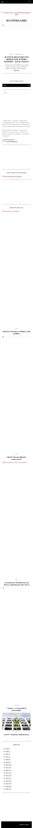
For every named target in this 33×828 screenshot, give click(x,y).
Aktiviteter (16, 705)
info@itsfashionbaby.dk (12, 141)
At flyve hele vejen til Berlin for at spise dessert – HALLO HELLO (16, 59)
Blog (11, 54)
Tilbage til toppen (24, 824)
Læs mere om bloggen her (8, 139)
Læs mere (16, 70)
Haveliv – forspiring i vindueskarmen (16, 735)
